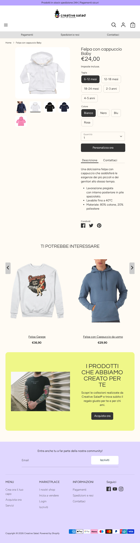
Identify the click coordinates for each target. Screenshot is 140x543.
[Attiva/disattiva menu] (18, 25)
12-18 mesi (111, 79)
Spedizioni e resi (70, 34)
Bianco (88, 113)
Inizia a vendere (49, 496)
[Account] (123, 23)
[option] (26, 34)
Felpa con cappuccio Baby (28, 42)
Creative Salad (31, 533)
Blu (116, 113)
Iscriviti (104, 460)
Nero (103, 113)
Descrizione (89, 160)
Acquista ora (102, 416)
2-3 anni (111, 88)
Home (8, 42)
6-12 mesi (90, 79)
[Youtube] (115, 489)
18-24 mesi (91, 88)
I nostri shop (47, 490)
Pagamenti (27, 34)
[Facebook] (108, 489)
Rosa (87, 122)
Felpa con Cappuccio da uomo (103, 337)
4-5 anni (89, 98)
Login (42, 501)
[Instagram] (121, 489)
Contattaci (113, 34)
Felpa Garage (37, 337)
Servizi (9, 506)
